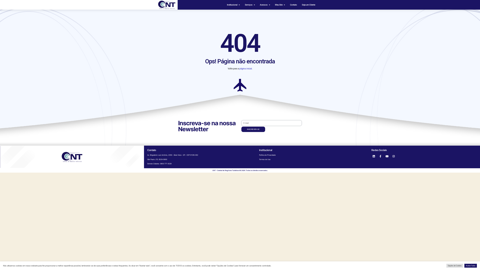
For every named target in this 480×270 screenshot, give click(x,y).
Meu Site (278, 5)
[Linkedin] (373, 156)
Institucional (232, 5)
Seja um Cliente (308, 5)
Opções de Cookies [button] (455, 266)
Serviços (248, 5)
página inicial (245, 68)
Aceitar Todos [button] (471, 266)
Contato (293, 5)
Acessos (264, 5)
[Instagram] (393, 156)
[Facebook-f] (380, 156)
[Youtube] (387, 156)
